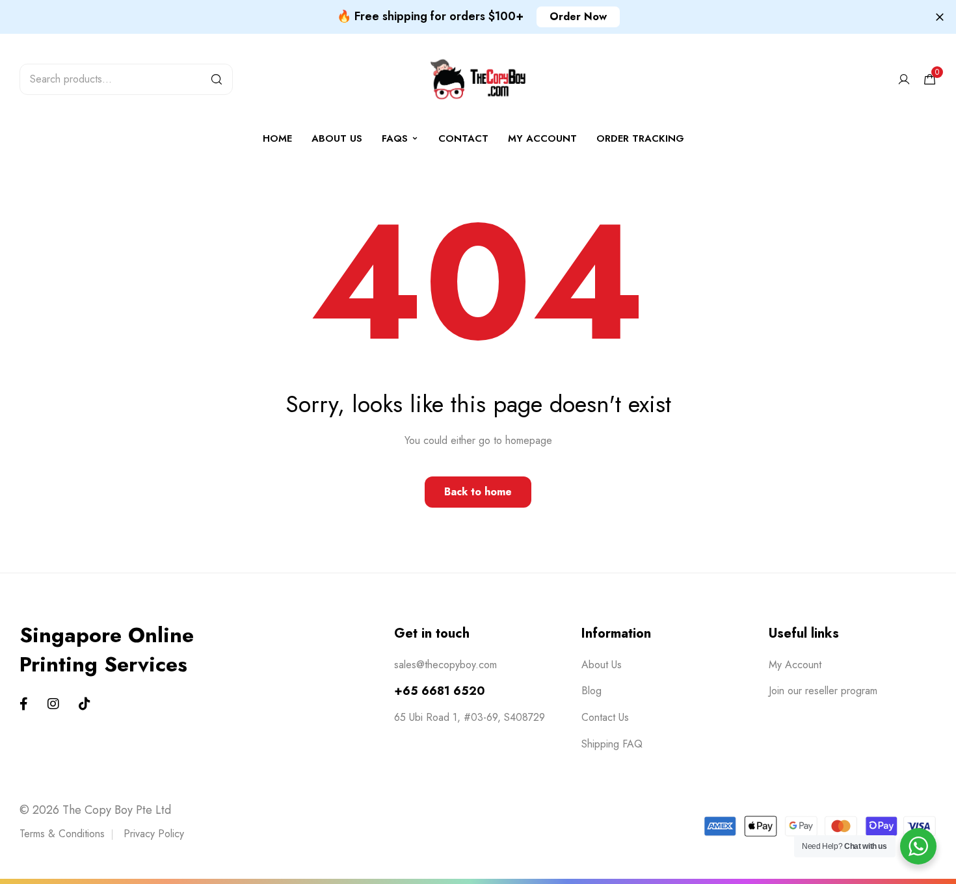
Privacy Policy (154, 833)
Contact (463, 138)
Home (277, 138)
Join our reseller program (823, 690)
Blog (591, 690)
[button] (578, 16)
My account (542, 138)
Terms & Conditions (62, 833)
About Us (337, 138)
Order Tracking (640, 138)
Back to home (478, 491)
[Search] (216, 79)
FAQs (395, 138)
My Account (795, 664)
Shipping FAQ (612, 743)
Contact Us (605, 717)
